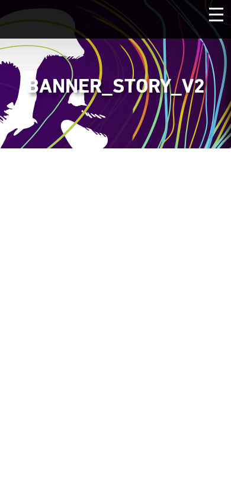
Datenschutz (81, 345)
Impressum (158, 345)
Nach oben (115, 386)
